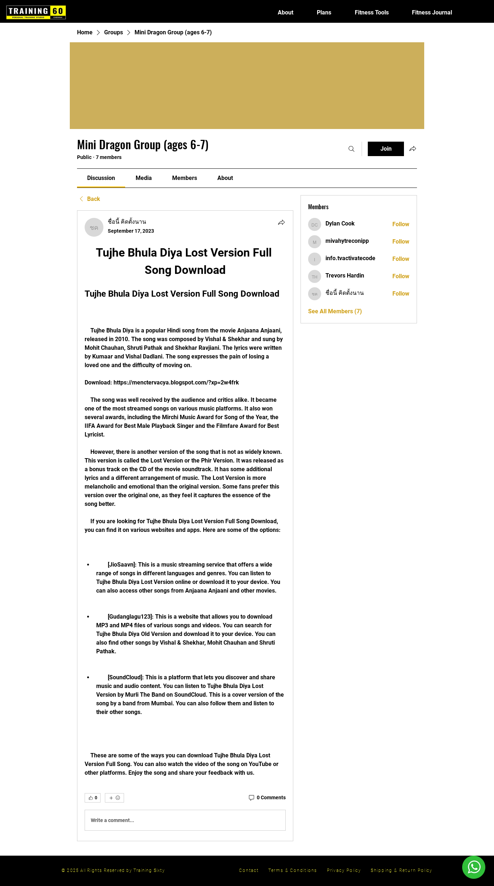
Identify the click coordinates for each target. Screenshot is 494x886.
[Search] (351, 149)
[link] (101, 178)
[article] (185, 525)
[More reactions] (114, 798)
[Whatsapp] (473, 867)
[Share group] (412, 148)
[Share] (281, 222)
